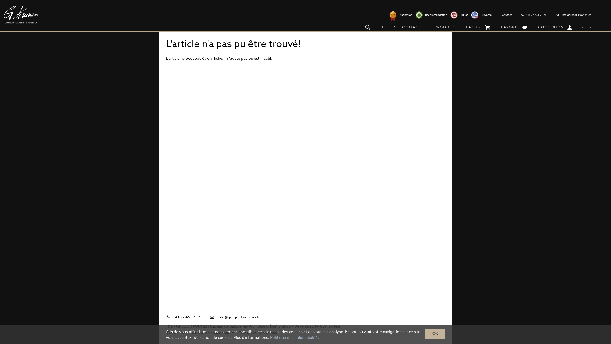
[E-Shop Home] (21, 15)
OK (435, 333)
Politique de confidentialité (294, 337)
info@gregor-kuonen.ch (576, 14)
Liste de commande (402, 27)
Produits (445, 27)
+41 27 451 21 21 (536, 14)
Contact (507, 14)
